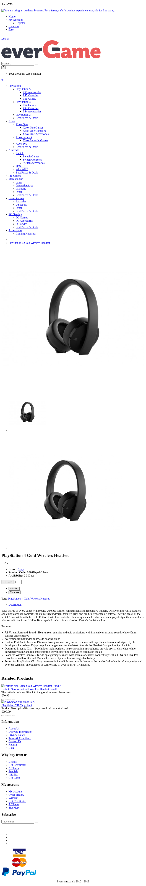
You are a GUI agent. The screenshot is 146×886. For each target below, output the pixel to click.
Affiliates (14, 768)
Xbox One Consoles (34, 130)
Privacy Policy (17, 734)
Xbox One (22, 124)
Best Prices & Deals (27, 117)
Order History (16, 794)
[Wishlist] (2, 699)
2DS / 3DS (22, 166)
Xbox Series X (24, 137)
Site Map (14, 807)
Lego (19, 182)
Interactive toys (24, 185)
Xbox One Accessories (36, 133)
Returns (13, 744)
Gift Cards (14, 777)
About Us (14, 728)
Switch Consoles (32, 159)
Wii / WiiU (22, 169)
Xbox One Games (33, 127)
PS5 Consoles (30, 95)
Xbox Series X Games (35, 140)
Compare (14, 592)
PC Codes (21, 223)
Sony (21, 569)
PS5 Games (29, 98)
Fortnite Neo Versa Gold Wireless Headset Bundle (29, 689)
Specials (13, 771)
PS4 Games (29, 105)
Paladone (21, 188)
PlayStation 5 (23, 88)
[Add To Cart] (13, 699)
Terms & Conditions (20, 738)
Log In (5, 38)
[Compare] (6, 699)
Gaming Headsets (26, 233)
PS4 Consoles (30, 108)
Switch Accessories (34, 162)
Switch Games (31, 156)
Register (20, 22)
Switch (20, 153)
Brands (13, 761)
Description (15, 604)
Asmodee (21, 201)
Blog (11, 747)
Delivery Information (20, 731)
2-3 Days (7, 582)
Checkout (14, 26)
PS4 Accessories (32, 111)
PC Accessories (24, 220)
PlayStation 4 (23, 101)
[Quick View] (10, 699)
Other (19, 191)
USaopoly (21, 204)
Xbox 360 (21, 143)
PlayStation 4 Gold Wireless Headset (29, 242)
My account (15, 791)
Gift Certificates (17, 764)
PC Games (22, 217)
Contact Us (15, 741)
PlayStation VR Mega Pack (16, 705)
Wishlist (14, 588)
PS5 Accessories (32, 92)
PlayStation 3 (23, 114)
